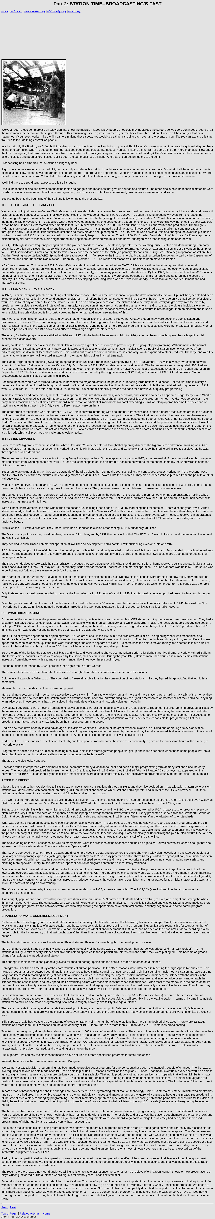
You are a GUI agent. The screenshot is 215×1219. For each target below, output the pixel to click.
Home (4, 11)
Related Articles (30, 1213)
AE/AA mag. (74, 11)
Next (13, 1207)
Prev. (4, 1207)
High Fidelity (53, 11)
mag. (19, 11)
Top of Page (9, 1213)
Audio (13, 11)
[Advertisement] (76, 31)
